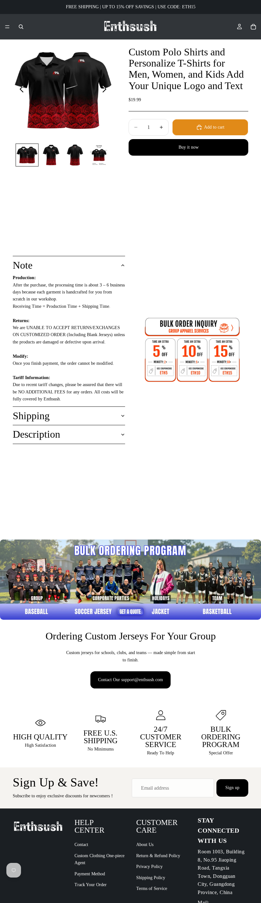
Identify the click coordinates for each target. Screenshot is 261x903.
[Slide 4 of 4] (98, 155)
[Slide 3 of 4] (75, 155)
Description (36, 434)
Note (22, 265)
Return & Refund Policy (158, 855)
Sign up (232, 787)
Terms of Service (151, 888)
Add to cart (214, 127)
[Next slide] (106, 90)
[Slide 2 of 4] (51, 155)
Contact (81, 845)
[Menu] (7, 26)
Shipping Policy (150, 877)
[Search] (21, 27)
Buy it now (189, 147)
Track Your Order (90, 884)
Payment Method (89, 873)
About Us (144, 845)
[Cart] (253, 27)
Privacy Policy (149, 866)
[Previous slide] (20, 90)
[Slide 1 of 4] (27, 155)
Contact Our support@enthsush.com (130, 679)
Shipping (31, 415)
